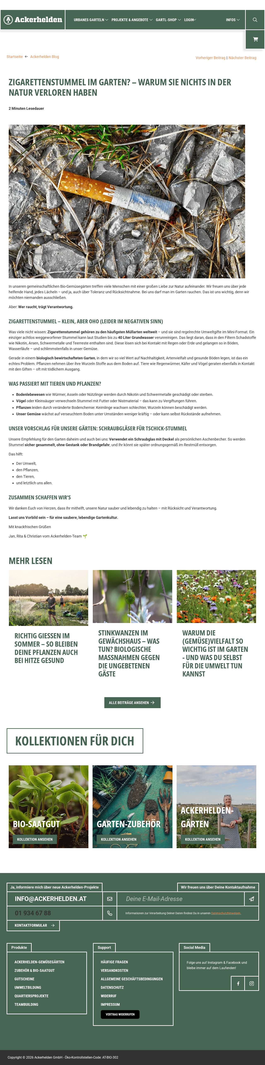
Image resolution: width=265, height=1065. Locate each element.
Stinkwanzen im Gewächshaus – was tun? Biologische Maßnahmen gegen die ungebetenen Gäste (129, 653)
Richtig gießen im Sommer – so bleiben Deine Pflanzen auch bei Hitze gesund (46, 647)
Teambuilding (26, 1004)
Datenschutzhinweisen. (226, 913)
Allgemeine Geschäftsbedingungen (132, 979)
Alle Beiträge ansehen (129, 702)
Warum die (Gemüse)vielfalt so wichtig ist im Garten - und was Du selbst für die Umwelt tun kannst (215, 653)
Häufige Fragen (114, 962)
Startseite (15, 57)
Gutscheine (24, 979)
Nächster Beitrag (242, 58)
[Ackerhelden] (33, 20)
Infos (231, 20)
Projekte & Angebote (130, 20)
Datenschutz (112, 987)
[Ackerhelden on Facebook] (238, 983)
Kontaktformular (31, 925)
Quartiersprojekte (31, 996)
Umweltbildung (27, 987)
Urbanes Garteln (89, 20)
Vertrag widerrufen (120, 1014)
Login (189, 20)
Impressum (110, 1004)
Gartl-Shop (166, 20)
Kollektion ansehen (35, 839)
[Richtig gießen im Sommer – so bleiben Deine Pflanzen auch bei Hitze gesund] (48, 598)
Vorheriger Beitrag (210, 58)
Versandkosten (114, 970)
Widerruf (109, 996)
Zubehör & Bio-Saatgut (34, 970)
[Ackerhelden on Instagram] (251, 983)
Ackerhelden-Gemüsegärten (39, 962)
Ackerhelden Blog (44, 57)
